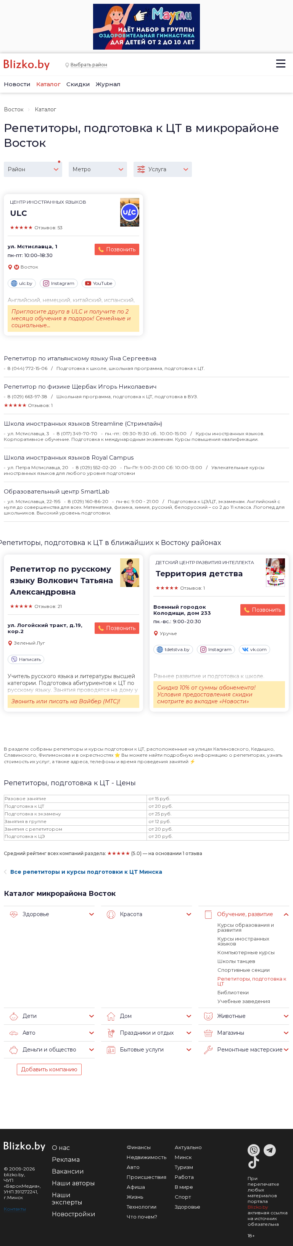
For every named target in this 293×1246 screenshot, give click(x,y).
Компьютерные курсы (246, 952)
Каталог (48, 84)
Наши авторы (73, 1183)
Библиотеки (233, 992)
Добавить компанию (49, 1069)
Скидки (78, 84)
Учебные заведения (243, 1001)
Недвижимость (146, 1157)
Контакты (15, 1209)
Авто (133, 1167)
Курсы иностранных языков (243, 941)
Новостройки (73, 1214)
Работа (184, 1177)
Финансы (139, 1147)
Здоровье (187, 1207)
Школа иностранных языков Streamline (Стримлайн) (83, 423)
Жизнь (135, 1197)
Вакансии (68, 1171)
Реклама (66, 1159)
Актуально (188, 1147)
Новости (17, 84)
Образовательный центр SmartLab (56, 491)
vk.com (258, 649)
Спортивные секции (243, 970)
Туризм (184, 1167)
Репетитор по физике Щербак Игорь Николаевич (80, 386)
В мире (184, 1187)
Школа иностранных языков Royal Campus (69, 457)
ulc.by (25, 283)
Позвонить (120, 249)
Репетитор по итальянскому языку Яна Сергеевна (80, 358)
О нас (61, 1147)
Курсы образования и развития (245, 927)
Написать (30, 659)
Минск (183, 1157)
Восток (14, 109)
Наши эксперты (67, 1198)
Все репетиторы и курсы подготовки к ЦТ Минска (86, 871)
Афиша (136, 1187)
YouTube (102, 283)
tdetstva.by (177, 649)
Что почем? (142, 1217)
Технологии (141, 1207)
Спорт (183, 1197)
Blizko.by (258, 1207)
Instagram (62, 283)
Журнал (108, 84)
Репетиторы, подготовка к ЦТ (251, 981)
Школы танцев (236, 961)
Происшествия (146, 1177)
